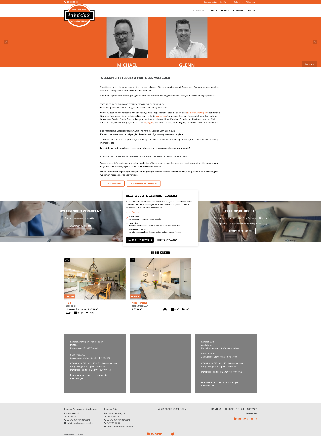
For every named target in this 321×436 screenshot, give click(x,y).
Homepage (198, 10)
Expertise (238, 10)
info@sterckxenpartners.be (80, 423)
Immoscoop (245, 419)
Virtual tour (250, 2)
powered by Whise (157, 433)
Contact (252, 10)
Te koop (212, 10)
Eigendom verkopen (80, 225)
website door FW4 (172, 434)
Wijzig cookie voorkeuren (172, 409)
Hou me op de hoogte (240, 231)
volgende (315, 42)
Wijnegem (148, 122)
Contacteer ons (112, 183)
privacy (81, 434)
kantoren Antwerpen (197, 112)
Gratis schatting (210, 2)
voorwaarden (69, 434)
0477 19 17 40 (113, 423)
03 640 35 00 (72, 2)
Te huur (225, 10)
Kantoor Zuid (110, 409)
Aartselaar (161, 116)
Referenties (238, 2)
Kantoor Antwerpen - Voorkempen (81, 409)
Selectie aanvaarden (167, 240)
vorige (6, 42)
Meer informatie (132, 212)
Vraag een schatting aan (143, 183)
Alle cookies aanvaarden (140, 240)
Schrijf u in (224, 2)
